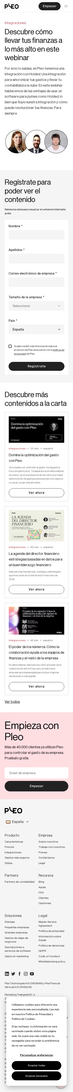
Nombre (14, 226)
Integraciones (13, 852)
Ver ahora (36, 493)
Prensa (43, 852)
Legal (42, 863)
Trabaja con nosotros (52, 846)
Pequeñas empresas (17, 927)
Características (14, 841)
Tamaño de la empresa (25, 297)
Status (8, 863)
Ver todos (12, 702)
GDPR (42, 950)
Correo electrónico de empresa (32, 273)
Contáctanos (47, 857)
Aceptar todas (36, 1065)
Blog (41, 881)
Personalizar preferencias (36, 1055)
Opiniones (45, 903)
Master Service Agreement (48, 923)
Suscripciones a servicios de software (18, 949)
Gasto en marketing (17, 956)
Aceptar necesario (36, 1075)
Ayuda (42, 887)
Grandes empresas (16, 932)
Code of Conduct (49, 956)
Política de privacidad (51, 930)
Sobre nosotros (48, 841)
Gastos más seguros (17, 857)
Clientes (44, 897)
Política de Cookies (23, 1018)
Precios (9, 846)
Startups (10, 921)
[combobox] (36, 306)
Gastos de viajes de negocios (16, 939)
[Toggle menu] (66, 6)
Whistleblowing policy (52, 961)
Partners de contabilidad (19, 881)
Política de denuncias (51, 945)
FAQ (41, 892)
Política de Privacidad (38, 1014)
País (12, 321)
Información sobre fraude (50, 938)
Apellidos (15, 250)
